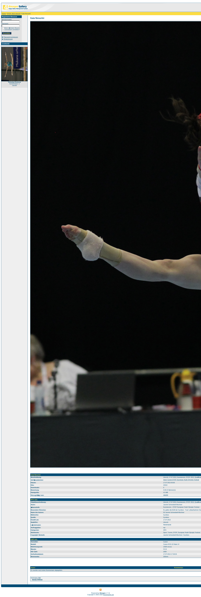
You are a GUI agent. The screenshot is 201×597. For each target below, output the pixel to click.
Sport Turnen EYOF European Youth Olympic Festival (181, 480)
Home (4, 13)
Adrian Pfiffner (37, 579)
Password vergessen (11, 37)
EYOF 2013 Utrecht (13, 13)
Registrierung (8, 39)
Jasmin (165, 495)
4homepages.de (108, 594)
